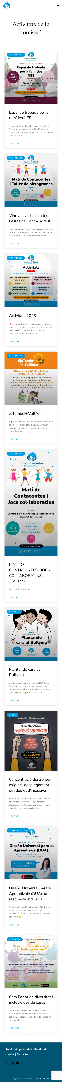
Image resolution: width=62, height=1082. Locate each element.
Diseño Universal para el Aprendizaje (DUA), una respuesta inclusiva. (30, 893)
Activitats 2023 (22, 315)
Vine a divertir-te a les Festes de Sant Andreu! (29, 218)
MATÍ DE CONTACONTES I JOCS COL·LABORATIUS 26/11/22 (29, 573)
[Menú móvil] (58, 5)
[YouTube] (17, 1064)
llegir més (14, 143)
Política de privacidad (18, 1049)
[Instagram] (12, 1064)
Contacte (22, 1054)
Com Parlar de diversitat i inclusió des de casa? (31, 999)
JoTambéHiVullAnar (26, 413)
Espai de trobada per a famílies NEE (28, 115)
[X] (7, 1064)
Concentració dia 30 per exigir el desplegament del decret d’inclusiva (30, 785)
